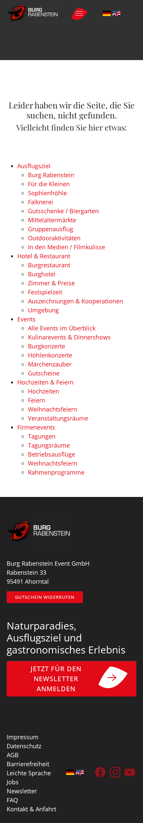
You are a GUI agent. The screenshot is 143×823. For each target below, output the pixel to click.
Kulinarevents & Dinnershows (69, 337)
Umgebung (43, 310)
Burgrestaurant (49, 265)
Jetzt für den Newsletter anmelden (56, 678)
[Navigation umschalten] (79, 13)
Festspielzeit (45, 292)
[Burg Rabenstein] (32, 13)
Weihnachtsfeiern (52, 409)
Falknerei (40, 202)
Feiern (36, 400)
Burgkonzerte (46, 346)
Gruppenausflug (50, 229)
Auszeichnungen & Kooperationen (75, 301)
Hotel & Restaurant (43, 256)
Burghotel (42, 274)
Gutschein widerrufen (44, 597)
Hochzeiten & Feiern (45, 382)
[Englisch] (116, 13)
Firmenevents (36, 427)
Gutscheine (44, 373)
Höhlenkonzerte (50, 355)
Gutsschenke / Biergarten (63, 211)
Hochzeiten (43, 391)
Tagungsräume (49, 445)
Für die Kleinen (49, 184)
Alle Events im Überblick (61, 328)
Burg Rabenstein (51, 175)
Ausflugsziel (34, 166)
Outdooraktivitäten (54, 238)
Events (26, 319)
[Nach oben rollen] (127, 807)
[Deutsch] (107, 13)
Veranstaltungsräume (58, 418)
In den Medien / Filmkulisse (66, 247)
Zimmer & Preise (51, 283)
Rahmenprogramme (56, 472)
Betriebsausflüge (51, 454)
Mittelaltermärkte (52, 220)
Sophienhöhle (47, 193)
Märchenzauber (50, 364)
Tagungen (42, 436)
